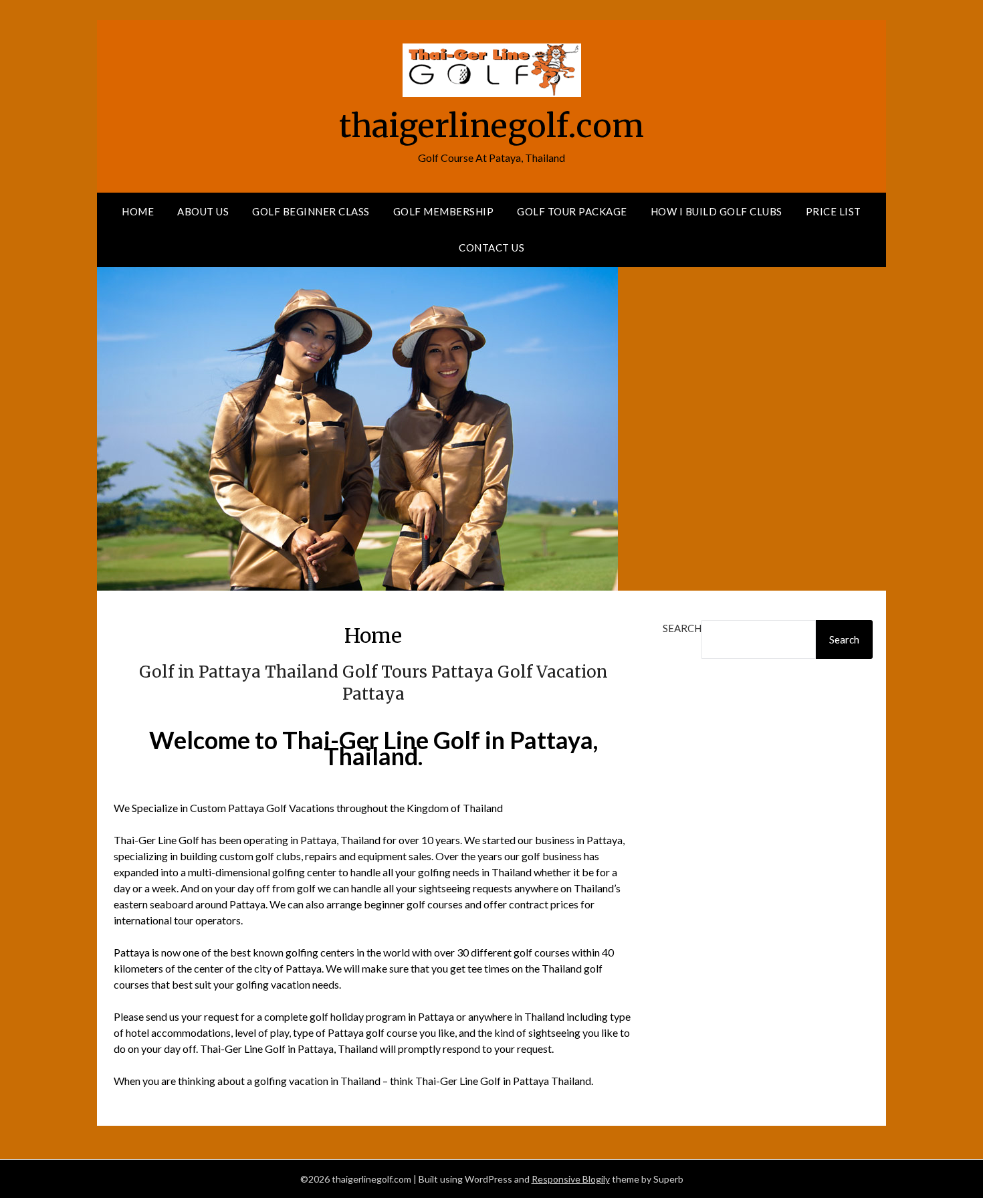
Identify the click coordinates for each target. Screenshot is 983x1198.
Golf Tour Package (572, 211)
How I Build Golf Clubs (716, 211)
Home (138, 211)
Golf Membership (443, 211)
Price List (833, 211)
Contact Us (491, 247)
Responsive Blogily (571, 1179)
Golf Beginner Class (311, 211)
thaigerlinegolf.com (491, 126)
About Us (203, 211)
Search (682, 628)
